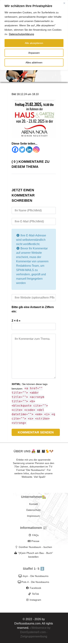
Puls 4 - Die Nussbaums (35, 582)
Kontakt (33, 504)
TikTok (35, 593)
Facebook (35, 587)
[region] (34, 35)
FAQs (35, 535)
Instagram (35, 599)
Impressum (33, 515)
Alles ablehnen (34, 62)
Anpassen (34, 52)
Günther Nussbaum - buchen (35, 547)
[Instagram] (36, 149)
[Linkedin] (29, 149)
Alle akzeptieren (34, 43)
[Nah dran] (64, 3)
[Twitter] (22, 149)
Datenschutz (33, 509)
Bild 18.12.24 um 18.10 (25, 94)
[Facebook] (15, 149)
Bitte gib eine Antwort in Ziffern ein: (33, 309)
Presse (35, 541)
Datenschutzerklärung (21, 34)
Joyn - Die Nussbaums (35, 576)
